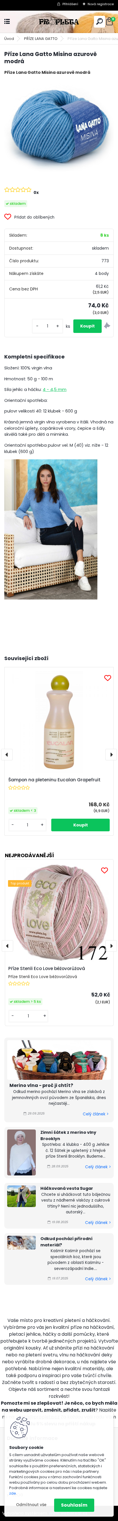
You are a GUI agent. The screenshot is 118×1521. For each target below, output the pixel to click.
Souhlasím (74, 1505)
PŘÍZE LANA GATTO (41, 38)
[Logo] (59, 21)
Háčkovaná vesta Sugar (66, 1188)
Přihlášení (70, 4)
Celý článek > (96, 1114)
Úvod (9, 38)
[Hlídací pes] (107, 326)
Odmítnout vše (31, 1504)
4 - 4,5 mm (54, 389)
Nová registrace (101, 4)
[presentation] (7, 754)
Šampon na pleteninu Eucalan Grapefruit (54, 780)
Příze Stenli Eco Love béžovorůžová (46, 968)
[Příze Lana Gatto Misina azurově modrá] (59, 125)
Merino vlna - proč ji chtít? (41, 1085)
